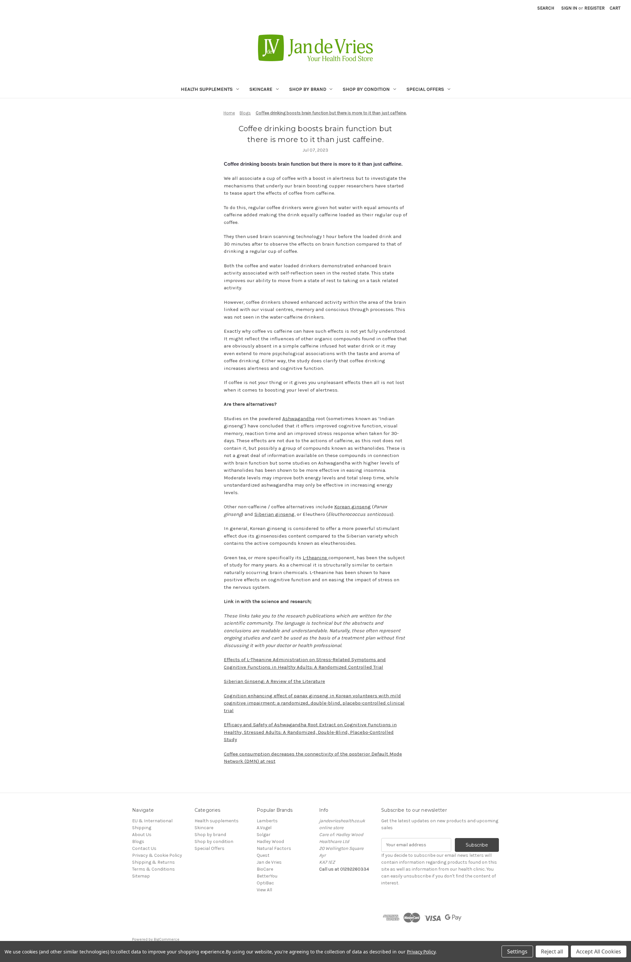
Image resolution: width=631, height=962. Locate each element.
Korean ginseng (352, 507)
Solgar (263, 834)
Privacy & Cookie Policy (157, 855)
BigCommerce (166, 939)
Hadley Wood (270, 841)
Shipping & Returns (153, 862)
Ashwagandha (298, 418)
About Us (142, 834)
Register (594, 8)
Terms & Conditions (153, 869)
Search (545, 8)
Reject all (552, 951)
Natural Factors (274, 848)
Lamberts (267, 821)
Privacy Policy (421, 952)
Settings (517, 951)
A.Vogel (264, 827)
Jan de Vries (269, 862)
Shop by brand (307, 89)
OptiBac (265, 883)
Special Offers (425, 89)
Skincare (260, 89)
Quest (263, 855)
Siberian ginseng (274, 514)
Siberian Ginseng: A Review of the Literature (274, 681)
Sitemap (141, 876)
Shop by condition (366, 89)
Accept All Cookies (598, 951)
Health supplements (207, 89)
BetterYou (267, 876)
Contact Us (144, 848)
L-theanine (315, 558)
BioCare (265, 869)
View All (264, 890)
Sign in (569, 8)
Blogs (138, 841)
